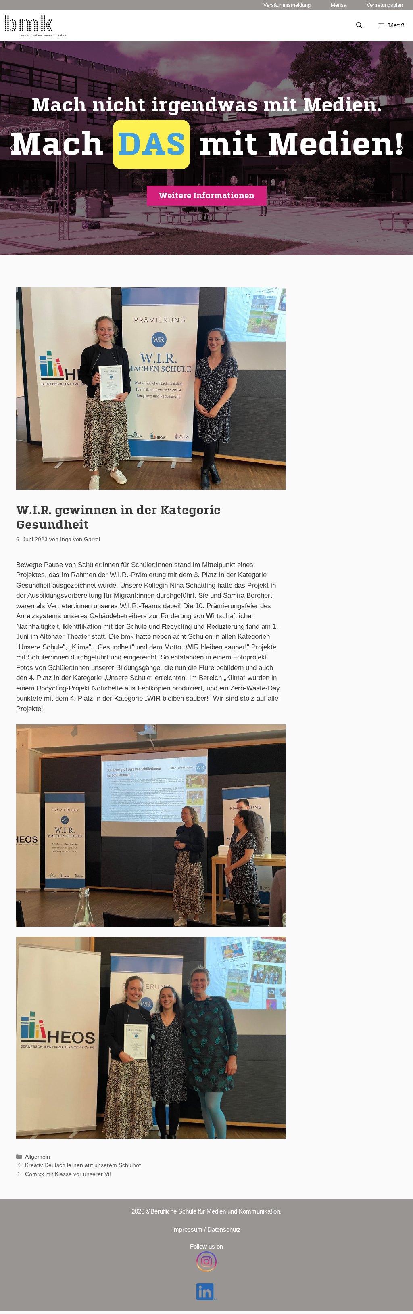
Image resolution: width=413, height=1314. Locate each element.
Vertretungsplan (385, 5)
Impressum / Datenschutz (206, 1229)
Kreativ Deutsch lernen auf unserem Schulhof (83, 1165)
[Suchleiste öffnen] (359, 25)
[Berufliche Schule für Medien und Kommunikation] (36, 25)
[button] (206, 148)
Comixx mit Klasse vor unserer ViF (69, 1174)
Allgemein (37, 1156)
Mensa (338, 5)
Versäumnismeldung (287, 5)
